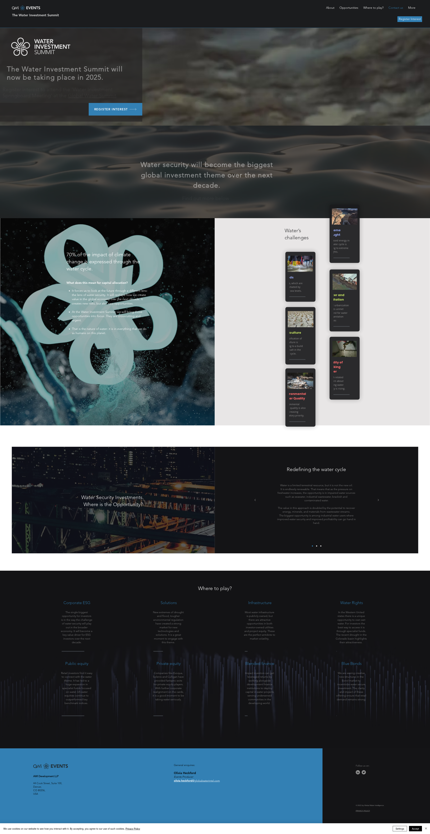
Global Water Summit (101, 96)
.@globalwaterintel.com (197, 780)
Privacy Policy (132, 828)
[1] (312, 545)
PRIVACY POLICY (363, 811)
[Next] (378, 500)
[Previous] (255, 500)
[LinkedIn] (358, 772)
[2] (316, 545)
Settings (400, 828)
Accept (415, 828)
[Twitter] (364, 772)
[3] (320, 545)
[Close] (426, 828)
